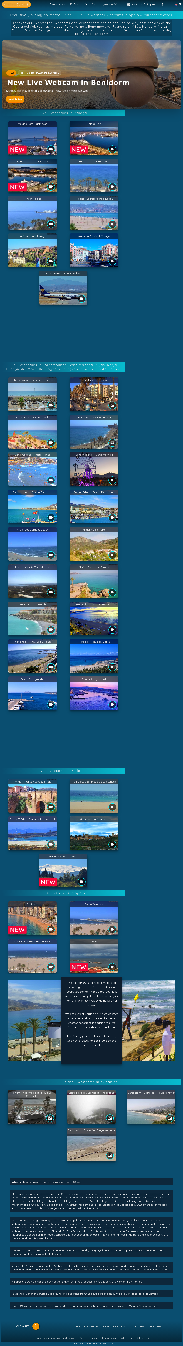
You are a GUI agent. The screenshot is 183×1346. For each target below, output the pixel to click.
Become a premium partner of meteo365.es (54, 1338)
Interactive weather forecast (92, 1326)
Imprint (94, 1338)
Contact (83, 1338)
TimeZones (154, 1326)
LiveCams (119, 1326)
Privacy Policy (109, 1338)
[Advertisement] (91, 334)
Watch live (15, 99)
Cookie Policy (126, 1338)
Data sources (143, 1338)
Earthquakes (136, 1326)
